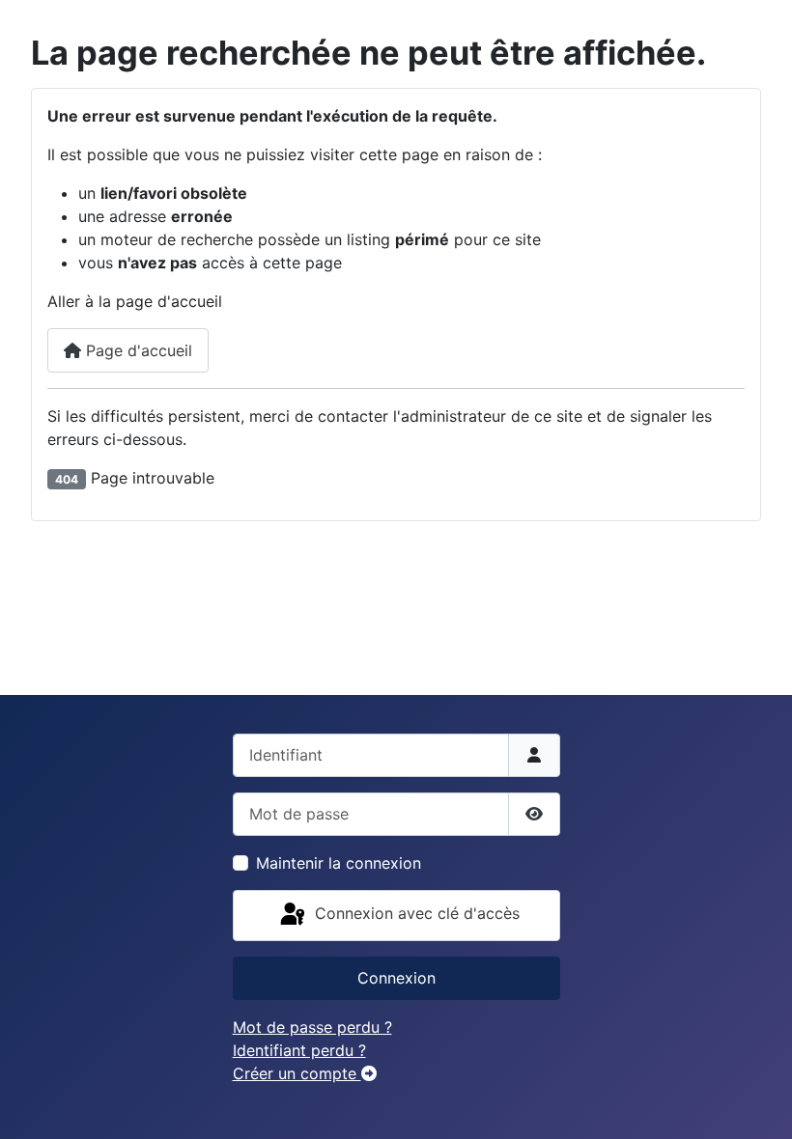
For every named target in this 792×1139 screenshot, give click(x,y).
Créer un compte (297, 1073)
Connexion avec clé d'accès (415, 914)
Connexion (396, 977)
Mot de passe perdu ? (312, 1027)
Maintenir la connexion (338, 863)
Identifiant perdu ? (299, 1050)
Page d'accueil (136, 350)
